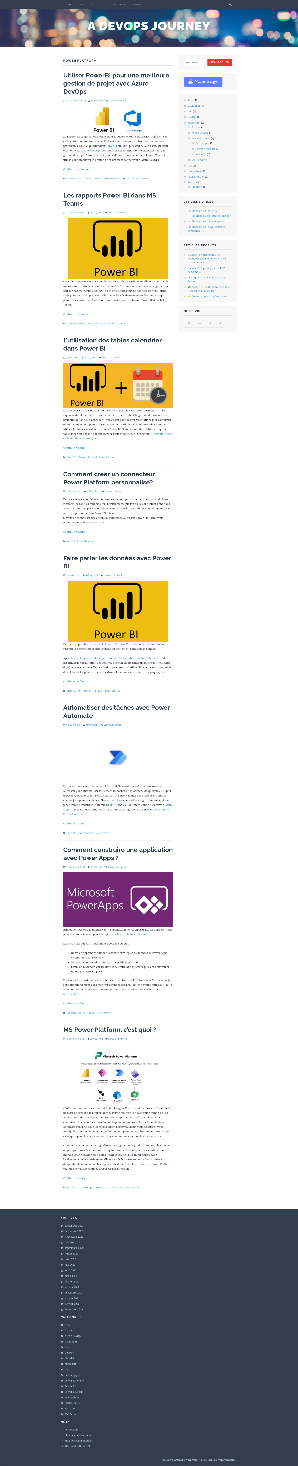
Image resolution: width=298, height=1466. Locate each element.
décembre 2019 (74, 1309)
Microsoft (82, 323)
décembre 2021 (74, 1292)
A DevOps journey (149, 26)
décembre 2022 (74, 1231)
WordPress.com (225, 1459)
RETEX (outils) (196, 176)
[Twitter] (189, 323)
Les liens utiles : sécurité (203, 211)
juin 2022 (70, 1259)
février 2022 (72, 1281)
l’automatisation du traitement (138, 658)
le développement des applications (93, 658)
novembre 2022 (74, 1236)
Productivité (122, 323)
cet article (97, 522)
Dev (82, 4)
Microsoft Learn (73, 994)
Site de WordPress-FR (78, 1446)
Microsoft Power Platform (133, 934)
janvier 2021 (72, 1298)
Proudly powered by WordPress (180, 1459)
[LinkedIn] (199, 323)
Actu (190, 100)
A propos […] (140, 4)
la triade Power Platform (109, 644)
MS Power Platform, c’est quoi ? (109, 1029)
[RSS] (220, 323)
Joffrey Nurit (97, 100)
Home (70, 4)
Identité (196, 187)
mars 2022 (71, 1275)
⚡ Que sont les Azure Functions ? (208, 296)
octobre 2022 (72, 1242)
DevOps (192, 117)
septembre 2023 (74, 1225)
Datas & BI (87, 178)
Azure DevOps (92, 150)
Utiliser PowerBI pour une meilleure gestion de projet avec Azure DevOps (116, 83)
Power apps (88, 1013)
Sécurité (193, 182)
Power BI (111, 145)
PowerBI (145, 178)
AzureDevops (133, 178)
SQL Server (198, 159)
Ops (90, 691)
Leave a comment (118, 100)
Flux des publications (78, 1435)
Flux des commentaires (79, 1440)
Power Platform (112, 178)
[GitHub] (210, 323)
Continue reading (76, 169)
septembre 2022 (74, 1247)
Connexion (71, 1429)
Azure (95, 4)
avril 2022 (71, 1270)
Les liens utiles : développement (207, 221)
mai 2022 (70, 1264)
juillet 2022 (71, 1253)
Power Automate (85, 833)
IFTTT (113, 804)
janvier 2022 (72, 1287)
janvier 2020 (72, 1303)
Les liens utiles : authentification (211, 215)
